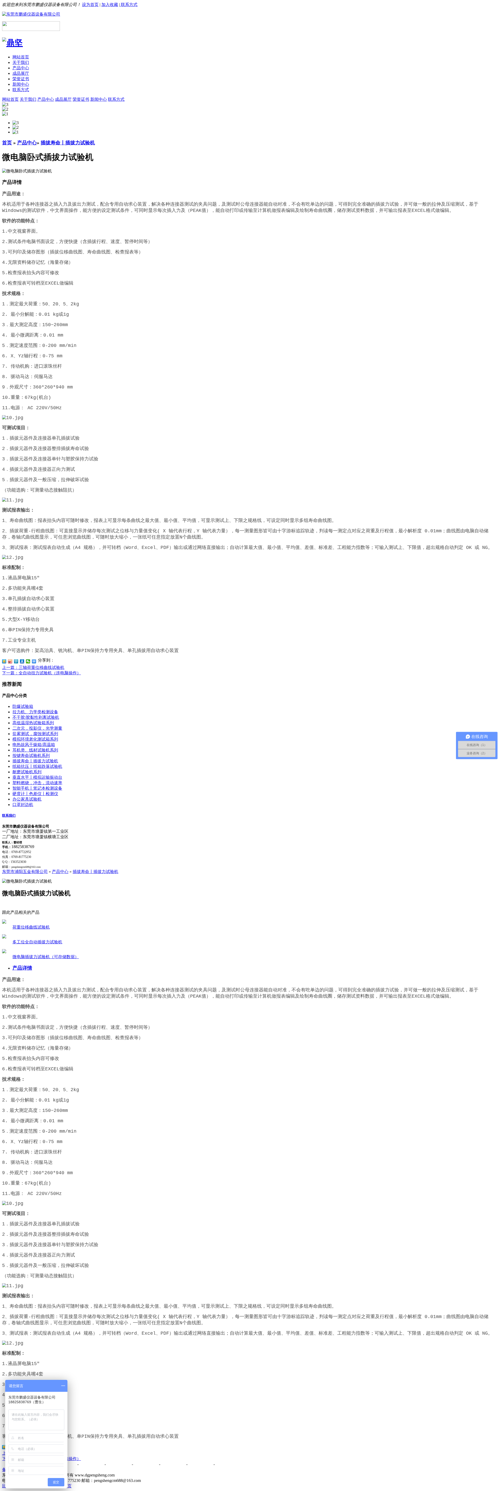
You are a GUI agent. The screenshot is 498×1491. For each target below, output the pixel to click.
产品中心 (20, 68)
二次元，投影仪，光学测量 (37, 728)
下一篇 (41, 673)
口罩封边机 (22, 804)
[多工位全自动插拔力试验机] (4, 937)
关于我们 (20, 62)
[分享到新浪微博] (10, 661)
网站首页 (20, 57)
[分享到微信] (28, 661)
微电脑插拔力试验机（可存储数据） (45, 957)
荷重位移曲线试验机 (31, 927)
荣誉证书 (20, 79)
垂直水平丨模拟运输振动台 (37, 777)
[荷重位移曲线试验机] (4, 922)
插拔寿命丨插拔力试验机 (68, 142)
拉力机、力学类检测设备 (35, 712)
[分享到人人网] (22, 661)
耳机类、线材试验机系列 (35, 750)
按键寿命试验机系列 (31, 755)
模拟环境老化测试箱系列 (35, 739)
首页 (7, 142)
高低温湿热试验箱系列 (33, 723)
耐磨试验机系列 (27, 772)
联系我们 (9, 815)
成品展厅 (20, 73)
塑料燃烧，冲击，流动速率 (37, 783)
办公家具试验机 (27, 799)
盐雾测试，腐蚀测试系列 (35, 733)
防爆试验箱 (22, 706)
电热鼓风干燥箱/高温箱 (33, 744)
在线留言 (173, 1464)
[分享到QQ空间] (4, 661)
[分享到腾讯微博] (16, 661)
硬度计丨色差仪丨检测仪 (35, 793)
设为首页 (90, 4)
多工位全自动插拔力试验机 (37, 942)
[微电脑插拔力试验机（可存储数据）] (4, 952)
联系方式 (128, 4)
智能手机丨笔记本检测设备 (37, 788)
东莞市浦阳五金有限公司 (25, 871)
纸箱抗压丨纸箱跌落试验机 (37, 766)
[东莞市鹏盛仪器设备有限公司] (31, 14)
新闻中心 (20, 84)
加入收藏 (109, 4)
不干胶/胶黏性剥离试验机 (35, 717)
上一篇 (33, 667)
